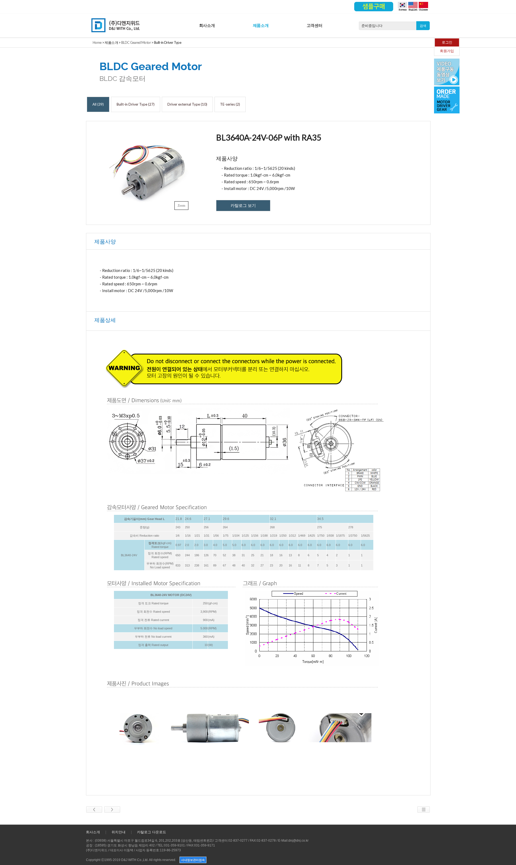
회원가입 (447, 51)
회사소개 (207, 25)
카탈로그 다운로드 (151, 832)
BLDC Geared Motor (136, 42)
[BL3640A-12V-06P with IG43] (94, 809)
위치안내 (119, 832)
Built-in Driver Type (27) (136, 104)
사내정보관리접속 (193, 860)
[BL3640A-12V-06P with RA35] (112, 809)
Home (97, 42)
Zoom (181, 205)
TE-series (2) (230, 104)
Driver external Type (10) (187, 104)
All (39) (98, 104)
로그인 (447, 42)
